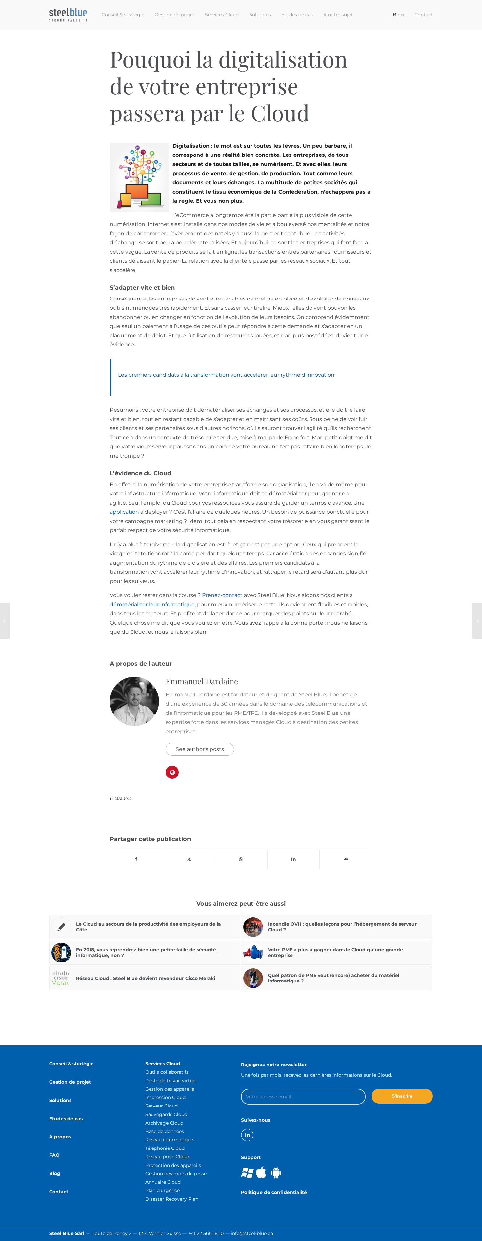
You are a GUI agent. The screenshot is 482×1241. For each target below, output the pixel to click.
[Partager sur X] (189, 859)
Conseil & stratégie (71, 1063)
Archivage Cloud (164, 1123)
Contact (58, 1192)
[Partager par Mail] (346, 859)
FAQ (54, 1155)
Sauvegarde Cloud (166, 1114)
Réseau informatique (169, 1140)
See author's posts (200, 749)
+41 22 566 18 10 (206, 1233)
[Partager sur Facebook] (136, 859)
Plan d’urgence (162, 1190)
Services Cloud (162, 1063)
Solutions (60, 1100)
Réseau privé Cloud (167, 1157)
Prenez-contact (222, 595)
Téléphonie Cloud (165, 1148)
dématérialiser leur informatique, (153, 604)
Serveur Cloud (161, 1106)
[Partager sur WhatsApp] (241, 859)
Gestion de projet (70, 1082)
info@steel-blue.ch (252, 1233)
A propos (60, 1137)
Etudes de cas (66, 1119)
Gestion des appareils (169, 1089)
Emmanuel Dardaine (202, 681)
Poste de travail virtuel (171, 1081)
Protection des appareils (173, 1165)
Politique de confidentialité (274, 1192)
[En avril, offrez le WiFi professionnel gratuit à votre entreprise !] (5, 621)
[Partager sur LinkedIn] (294, 859)
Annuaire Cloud (163, 1182)
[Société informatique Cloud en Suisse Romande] (68, 15)
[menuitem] (123, 15)
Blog (54, 1173)
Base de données (164, 1131)
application (124, 512)
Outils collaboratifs (167, 1072)
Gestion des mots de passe (176, 1174)
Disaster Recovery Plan (171, 1199)
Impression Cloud (165, 1097)
